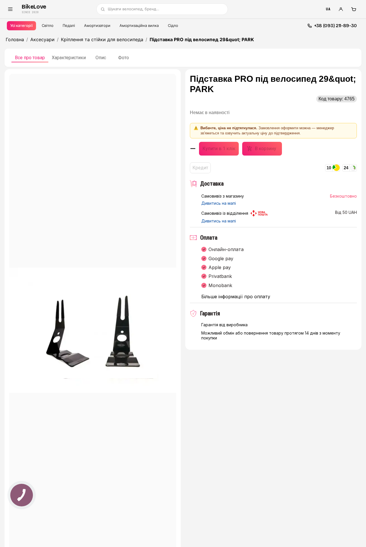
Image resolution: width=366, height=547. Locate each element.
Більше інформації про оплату (235, 296)
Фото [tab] (123, 57)
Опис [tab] (101, 57)
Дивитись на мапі (218, 203)
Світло (47, 25)
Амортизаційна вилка (139, 25)
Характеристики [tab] (69, 57)
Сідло (173, 25)
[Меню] (10, 9)
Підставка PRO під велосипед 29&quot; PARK (202, 39)
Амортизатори (97, 25)
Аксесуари (42, 39)
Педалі (69, 25)
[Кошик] (353, 9)
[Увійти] (341, 9)
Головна (15, 39)
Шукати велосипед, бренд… (133, 9)
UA (328, 9)
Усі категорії (21, 25)
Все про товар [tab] (30, 57)
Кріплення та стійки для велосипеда (102, 39)
